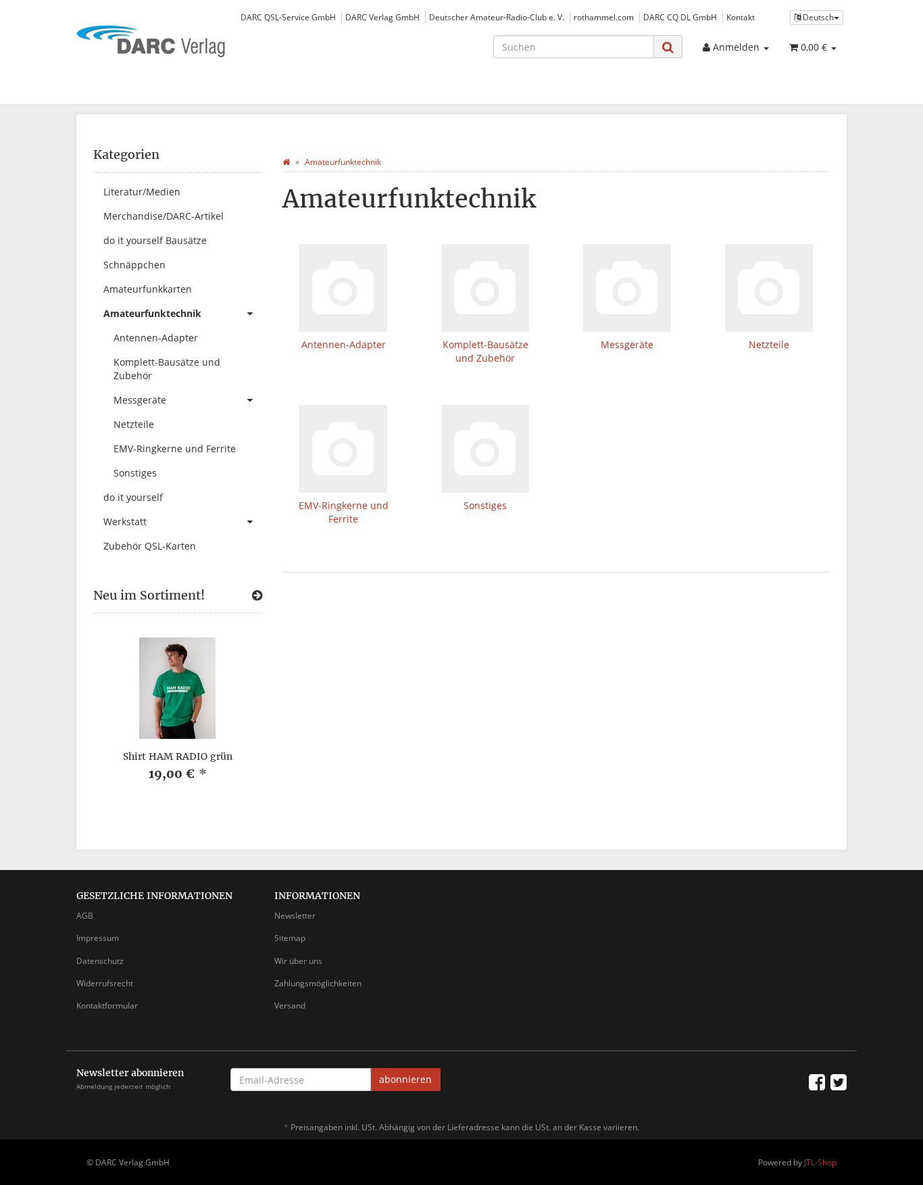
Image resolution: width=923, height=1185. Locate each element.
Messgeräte (627, 344)
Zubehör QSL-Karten (149, 545)
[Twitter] (838, 1081)
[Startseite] (286, 162)
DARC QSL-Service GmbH (288, 16)
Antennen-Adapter (343, 344)
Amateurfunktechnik (152, 313)
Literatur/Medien (141, 191)
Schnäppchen (134, 264)
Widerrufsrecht (104, 983)
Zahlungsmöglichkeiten (317, 983)
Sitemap (289, 938)
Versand (289, 1005)
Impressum (97, 938)
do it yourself (133, 497)
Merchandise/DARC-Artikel (163, 216)
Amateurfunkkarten (147, 289)
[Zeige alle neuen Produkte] (257, 595)
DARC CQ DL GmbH (680, 16)
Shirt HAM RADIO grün (177, 756)
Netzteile (769, 344)
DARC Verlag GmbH (382, 16)
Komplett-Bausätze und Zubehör (485, 351)
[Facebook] (817, 1081)
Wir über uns (298, 961)
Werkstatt (125, 521)
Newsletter (295, 915)
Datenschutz (100, 961)
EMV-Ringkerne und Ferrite (344, 512)
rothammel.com (604, 16)
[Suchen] (668, 47)
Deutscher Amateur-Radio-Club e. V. (496, 16)
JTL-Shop (820, 1162)
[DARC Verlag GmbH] (198, 42)
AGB (84, 915)
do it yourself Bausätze (155, 240)
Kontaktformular (107, 1005)
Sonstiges (485, 505)
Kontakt (740, 16)
